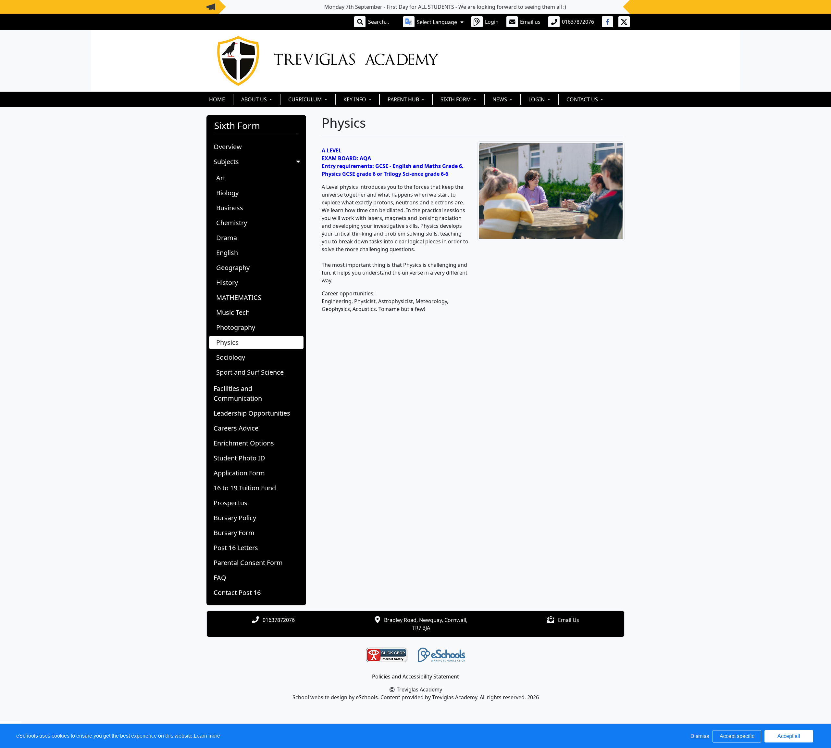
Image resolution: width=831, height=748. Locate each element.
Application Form (239, 473)
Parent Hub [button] (404, 99)
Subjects (226, 161)
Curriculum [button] (305, 99)
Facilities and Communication (238, 393)
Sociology (230, 357)
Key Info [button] (355, 99)
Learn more (207, 736)
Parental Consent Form (248, 562)
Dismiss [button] (699, 736)
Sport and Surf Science (250, 372)
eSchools (367, 697)
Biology (227, 192)
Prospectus (230, 502)
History (227, 282)
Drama (226, 237)
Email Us (568, 620)
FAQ (220, 577)
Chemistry (231, 222)
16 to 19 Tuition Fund (245, 488)
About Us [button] (254, 99)
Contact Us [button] (582, 99)
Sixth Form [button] (456, 99)
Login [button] (537, 99)
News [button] (500, 99)
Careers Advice (236, 428)
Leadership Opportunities (252, 413)
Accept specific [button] (737, 736)
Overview (228, 146)
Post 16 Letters (236, 547)
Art (220, 178)
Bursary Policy (235, 517)
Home (217, 99)
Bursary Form (234, 532)
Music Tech (233, 312)
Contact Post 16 (237, 592)
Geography (233, 267)
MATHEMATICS (238, 297)
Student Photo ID (239, 458)
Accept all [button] (788, 736)
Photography (235, 327)
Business (229, 207)
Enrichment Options (244, 443)
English (227, 252)
